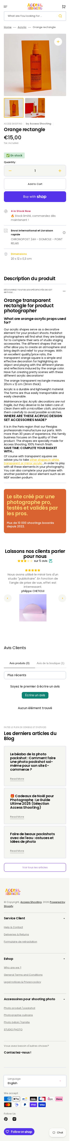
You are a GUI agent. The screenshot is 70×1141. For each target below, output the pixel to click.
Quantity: (10, 162)
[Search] (58, 16)
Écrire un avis (34, 706)
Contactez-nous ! (17, 1063)
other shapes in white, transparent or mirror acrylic (32, 472)
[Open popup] (61, 233)
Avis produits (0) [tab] (18, 673)
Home (7, 27)
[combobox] (33, 16)
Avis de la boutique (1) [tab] (48, 673)
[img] (24, 572)
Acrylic (22, 27)
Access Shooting (31, 913)
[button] (5, 6)
